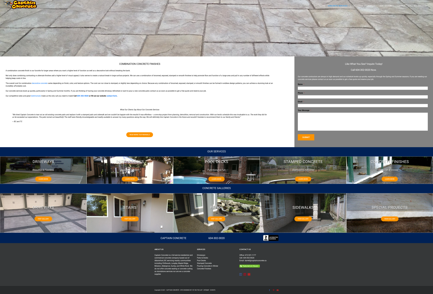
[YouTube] (249, 274)
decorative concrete (39, 83)
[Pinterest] (245, 274)
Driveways (201, 255)
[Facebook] (240, 274)
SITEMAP (206, 290)
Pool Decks (201, 260)
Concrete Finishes (204, 269)
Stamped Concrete (204, 263)
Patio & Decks (202, 258)
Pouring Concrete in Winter (207, 266)
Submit (306, 137)
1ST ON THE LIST (197, 290)
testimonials (36, 96)
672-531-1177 (250, 255)
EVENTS (212, 290)
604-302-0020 (83, 96)
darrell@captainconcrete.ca (255, 260)
